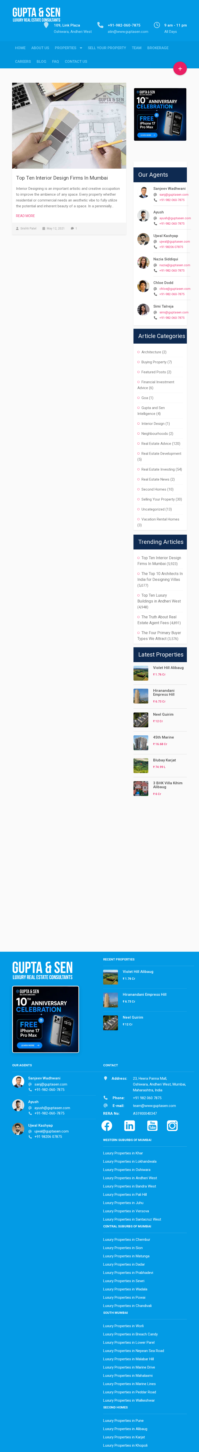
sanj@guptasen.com (174, 194)
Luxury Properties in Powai (124, 1297)
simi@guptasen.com (174, 312)
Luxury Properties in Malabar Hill (128, 1359)
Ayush (158, 212)
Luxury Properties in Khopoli (125, 1445)
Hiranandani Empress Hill (163, 692)
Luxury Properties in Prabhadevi (128, 1272)
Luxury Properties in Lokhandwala (130, 1161)
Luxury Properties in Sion (123, 1248)
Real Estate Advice (156, 443)
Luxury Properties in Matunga (126, 1256)
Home (20, 48)
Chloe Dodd (163, 283)
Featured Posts (153, 372)
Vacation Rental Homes (160, 519)
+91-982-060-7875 (171, 200)
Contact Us (76, 61)
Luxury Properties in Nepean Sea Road (133, 1351)
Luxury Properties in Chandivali (127, 1306)
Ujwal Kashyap (165, 236)
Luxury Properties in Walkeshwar (129, 1400)
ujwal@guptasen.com (174, 241)
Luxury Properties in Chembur (126, 1239)
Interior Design (153, 423)
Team (136, 48)
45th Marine (163, 737)
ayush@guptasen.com (175, 218)
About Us (40, 48)
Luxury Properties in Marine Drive (129, 1367)
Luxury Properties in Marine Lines (129, 1384)
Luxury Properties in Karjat (124, 1437)
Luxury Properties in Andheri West (130, 1178)
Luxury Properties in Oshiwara (126, 1170)
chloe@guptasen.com (175, 289)
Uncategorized (153, 509)
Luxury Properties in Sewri (123, 1281)
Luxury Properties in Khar (123, 1153)
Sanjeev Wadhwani (169, 188)
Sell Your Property (107, 48)
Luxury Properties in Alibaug (125, 1429)
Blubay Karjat (164, 760)
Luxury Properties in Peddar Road (129, 1392)
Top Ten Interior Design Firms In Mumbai (62, 178)
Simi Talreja (163, 306)
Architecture (151, 352)
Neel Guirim (163, 714)
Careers (23, 61)
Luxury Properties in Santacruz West (132, 1219)
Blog (41, 61)
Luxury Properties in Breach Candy (130, 1334)
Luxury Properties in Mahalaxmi (128, 1375)
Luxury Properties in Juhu (123, 1203)
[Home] (36, 17)
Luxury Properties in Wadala (125, 1289)
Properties (65, 48)
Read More (25, 216)
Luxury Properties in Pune (123, 1420)
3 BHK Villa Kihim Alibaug (167, 785)
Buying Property (153, 362)
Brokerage (157, 48)
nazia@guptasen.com (174, 265)
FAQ (55, 61)
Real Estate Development (161, 453)
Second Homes (153, 489)
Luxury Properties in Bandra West (129, 1186)
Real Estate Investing (158, 469)
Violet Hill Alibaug (168, 668)
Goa (144, 398)
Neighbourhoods (154, 433)
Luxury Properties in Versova (126, 1211)
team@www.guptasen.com (154, 1106)
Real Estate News (155, 479)
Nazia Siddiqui (165, 259)
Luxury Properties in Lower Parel (129, 1342)
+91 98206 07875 (171, 247)
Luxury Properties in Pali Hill (125, 1194)
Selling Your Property (158, 499)
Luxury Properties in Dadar (124, 1264)
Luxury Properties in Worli (123, 1326)
